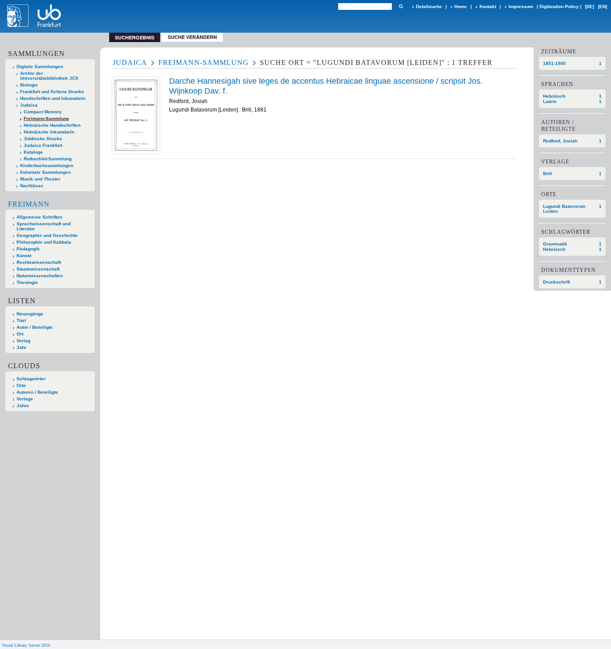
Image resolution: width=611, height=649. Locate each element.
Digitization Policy (559, 6)
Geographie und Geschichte (47, 235)
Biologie (29, 84)
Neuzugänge (30, 313)
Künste (24, 255)
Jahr (21, 347)
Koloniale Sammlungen (45, 172)
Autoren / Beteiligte (37, 392)
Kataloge (33, 152)
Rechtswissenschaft (39, 262)
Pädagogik (28, 248)
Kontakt (487, 6)
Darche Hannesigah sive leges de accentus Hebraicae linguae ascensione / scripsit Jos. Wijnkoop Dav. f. (326, 86)
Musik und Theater (40, 178)
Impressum (521, 6)
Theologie (27, 282)
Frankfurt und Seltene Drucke (52, 91)
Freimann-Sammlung (46, 118)
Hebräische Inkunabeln (49, 131)
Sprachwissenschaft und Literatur (44, 226)
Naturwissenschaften (40, 275)
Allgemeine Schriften (39, 217)
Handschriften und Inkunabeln (52, 98)
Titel (21, 320)
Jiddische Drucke (43, 138)
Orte (21, 385)
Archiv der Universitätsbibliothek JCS (49, 76)
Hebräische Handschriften (52, 125)
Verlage (25, 398)
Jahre (23, 405)
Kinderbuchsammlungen (46, 165)
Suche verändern (192, 37)
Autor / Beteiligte (35, 327)
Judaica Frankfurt (43, 145)
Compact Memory (43, 111)
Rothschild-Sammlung (48, 158)
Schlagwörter (31, 378)
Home (460, 6)
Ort (20, 333)
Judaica (29, 105)
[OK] (400, 6)
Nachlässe (31, 185)
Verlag (23, 340)
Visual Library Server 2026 (26, 645)
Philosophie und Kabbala (44, 242)
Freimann (29, 204)
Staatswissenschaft (38, 268)
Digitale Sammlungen (40, 66)
